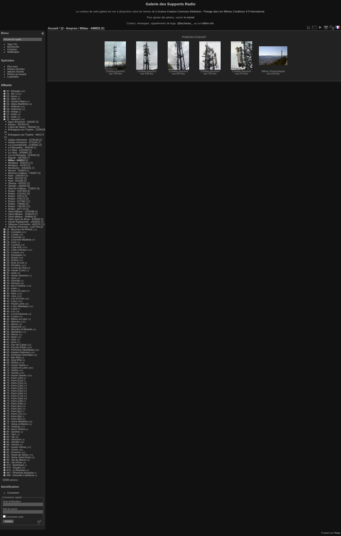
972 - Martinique (15, 465)
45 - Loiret (12, 308)
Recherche (13, 47)
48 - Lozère (13, 316)
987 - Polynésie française (20, 472)
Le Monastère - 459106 (20, 147)
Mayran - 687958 (17, 157)
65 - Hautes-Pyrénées (18, 352)
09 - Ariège (12, 111)
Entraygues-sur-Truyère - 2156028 (26, 129)
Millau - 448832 (16, 160)
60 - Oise (11, 339)
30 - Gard (12, 273)
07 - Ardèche (13, 106)
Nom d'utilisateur (12, 501)
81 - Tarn (11, 434)
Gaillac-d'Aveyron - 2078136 (23, 139)
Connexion (13, 492)
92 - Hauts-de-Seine (17, 454)
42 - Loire (12, 301)
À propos (12, 49)
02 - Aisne (12, 96)
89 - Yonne (12, 449)
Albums (6, 85)
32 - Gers (11, 278)
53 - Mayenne (14, 326)
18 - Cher (12, 242)
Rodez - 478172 (16, 198)
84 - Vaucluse (14, 439)
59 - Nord (12, 337)
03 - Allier (12, 99)
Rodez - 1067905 (17, 191)
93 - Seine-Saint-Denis (19, 457)
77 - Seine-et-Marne (17, 424)
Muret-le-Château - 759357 (22, 173)
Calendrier (13, 76)
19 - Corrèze (13, 244)
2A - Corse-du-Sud (16, 268)
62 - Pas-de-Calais (17, 344)
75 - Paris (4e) (14, 406)
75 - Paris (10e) (15, 378)
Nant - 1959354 (16, 175)
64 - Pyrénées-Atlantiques (20, 349)
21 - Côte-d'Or (14, 247)
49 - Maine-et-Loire (17, 319)
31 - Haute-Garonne (17, 275)
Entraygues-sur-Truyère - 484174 (26, 134)
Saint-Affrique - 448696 (20, 216)
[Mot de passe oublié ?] (39, 522)
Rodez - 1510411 (17, 193)
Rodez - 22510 (16, 196)
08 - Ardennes (14, 109)
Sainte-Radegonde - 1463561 (24, 221)
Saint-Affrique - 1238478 (21, 214)
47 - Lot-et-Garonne (17, 314)
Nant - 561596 (15, 180)
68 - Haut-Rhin (14, 360)
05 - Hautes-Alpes (16, 101)
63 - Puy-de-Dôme (16, 347)
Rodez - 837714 (16, 209)
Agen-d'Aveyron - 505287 (21, 122)
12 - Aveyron (13, 119)
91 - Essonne (14, 452)
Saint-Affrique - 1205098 (21, 211)
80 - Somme (13, 431)
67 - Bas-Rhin (14, 357)
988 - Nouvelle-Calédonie (20, 475)
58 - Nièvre (12, 334)
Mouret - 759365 (17, 170)
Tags (9, 44)
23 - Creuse (13, 252)
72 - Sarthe (12, 370)
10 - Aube (12, 114)
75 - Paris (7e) (14, 413)
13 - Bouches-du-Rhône (19, 229)
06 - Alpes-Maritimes (17, 104)
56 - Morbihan (14, 332)
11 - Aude (12, 116)
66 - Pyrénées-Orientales (20, 355)
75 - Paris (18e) (15, 398)
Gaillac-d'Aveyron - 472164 (22, 142)
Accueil (53, 28)
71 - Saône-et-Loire (17, 367)
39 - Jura (11, 296)
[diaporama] (320, 27)
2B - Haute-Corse (16, 270)
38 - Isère (12, 293)
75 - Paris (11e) (15, 380)
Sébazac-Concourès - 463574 (24, 224)
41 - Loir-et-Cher (15, 298)
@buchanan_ (184, 23)
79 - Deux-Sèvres (16, 429)
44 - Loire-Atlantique (17, 306)
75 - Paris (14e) (15, 388)
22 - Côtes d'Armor (16, 250)
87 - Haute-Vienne (16, 447)
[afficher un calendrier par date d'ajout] (326, 27)
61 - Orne (12, 342)
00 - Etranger (14, 91)
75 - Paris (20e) (15, 403)
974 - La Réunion (16, 470)
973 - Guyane (14, 467)
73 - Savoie (13, 373)
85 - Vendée (13, 442)
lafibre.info (208, 23)
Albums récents (15, 71)
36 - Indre (12, 288)
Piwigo (337, 533)
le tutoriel (189, 17)
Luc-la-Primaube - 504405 (22, 155)
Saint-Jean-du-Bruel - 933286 (24, 219)
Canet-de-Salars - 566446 (22, 127)
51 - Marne (12, 324)
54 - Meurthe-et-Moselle (19, 329)
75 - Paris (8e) (14, 416)
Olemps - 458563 (17, 186)
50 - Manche (13, 321)
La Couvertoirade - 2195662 (23, 145)
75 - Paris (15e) (15, 390)
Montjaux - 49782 (17, 165)
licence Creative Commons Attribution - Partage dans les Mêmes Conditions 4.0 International (211, 11)
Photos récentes (16, 69)
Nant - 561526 (15, 178)
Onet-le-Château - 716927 (22, 188)
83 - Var (11, 437)
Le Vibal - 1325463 (18, 150)
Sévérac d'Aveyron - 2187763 (24, 227)
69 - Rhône (13, 362)
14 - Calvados (14, 232)
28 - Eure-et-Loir (15, 262)
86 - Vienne (13, 444)
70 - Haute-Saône (16, 365)
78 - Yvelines (13, 426)
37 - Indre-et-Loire (16, 291)
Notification (13, 52)
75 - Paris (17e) (15, 396)
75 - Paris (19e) (15, 401)
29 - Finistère (14, 265)
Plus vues (12, 66)
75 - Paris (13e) (15, 385)
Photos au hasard (16, 74)
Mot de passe (10, 509)
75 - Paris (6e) (14, 411)
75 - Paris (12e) (15, 383)
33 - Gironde (13, 280)
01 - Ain (11, 93)
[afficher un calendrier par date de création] (331, 27)
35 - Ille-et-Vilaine (16, 285)
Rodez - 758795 (16, 206)
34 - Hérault (13, 283)
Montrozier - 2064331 (19, 168)
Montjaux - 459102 (18, 163)
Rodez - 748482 (16, 204)
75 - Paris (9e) (14, 419)
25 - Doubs (12, 257)
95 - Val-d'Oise (14, 462)
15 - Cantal (12, 234)
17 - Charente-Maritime (19, 239)
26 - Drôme (13, 260)
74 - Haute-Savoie (16, 375)
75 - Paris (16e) (15, 393)
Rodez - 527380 (16, 201)
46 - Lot (11, 311)
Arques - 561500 (17, 124)
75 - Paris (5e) (14, 408)
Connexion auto (14, 517)
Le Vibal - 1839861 (18, 152)
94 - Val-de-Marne (16, 460)
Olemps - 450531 (17, 183)
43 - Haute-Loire (15, 303)
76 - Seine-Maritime (17, 421)
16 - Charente (14, 237)
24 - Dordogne (14, 255)
